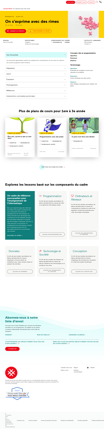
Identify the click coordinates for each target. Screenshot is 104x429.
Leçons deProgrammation (52, 234)
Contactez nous (20, 420)
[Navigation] (100, 2)
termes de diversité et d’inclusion (49, 420)
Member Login (81, 2)
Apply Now (70, 2)
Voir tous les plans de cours (52, 167)
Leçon (8, 74)
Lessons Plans (7, 8)
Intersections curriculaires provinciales (20, 96)
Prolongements (12, 85)
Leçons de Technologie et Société (52, 271)
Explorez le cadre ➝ (15, 235)
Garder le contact (17, 31)
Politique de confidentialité (67, 420)
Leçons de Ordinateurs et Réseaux (84, 233)
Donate (91, 2)
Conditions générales (83, 420)
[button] (28, 342)
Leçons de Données (20, 271)
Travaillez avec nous (66, 367)
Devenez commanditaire (78, 371)
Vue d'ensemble (12, 55)
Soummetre (12, 348)
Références (10, 90)
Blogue (76, 367)
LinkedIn (92, 367)
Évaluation (10, 79)
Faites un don (64, 370)
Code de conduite (32, 420)
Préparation (10, 68)
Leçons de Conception (84, 271)
